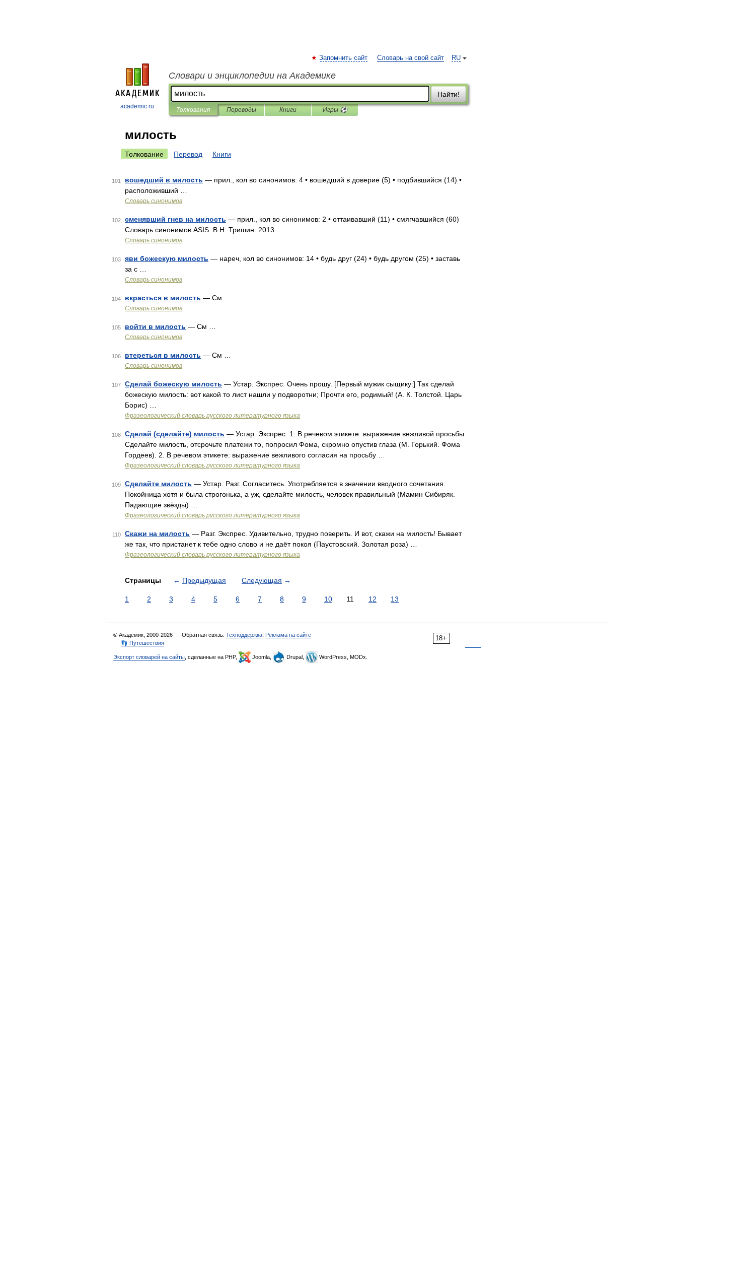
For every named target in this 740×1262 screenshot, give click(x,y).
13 (395, 599)
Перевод (188, 154)
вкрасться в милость (163, 298)
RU (456, 57)
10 (328, 599)
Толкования (193, 109)
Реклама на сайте (288, 635)
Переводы (241, 109)
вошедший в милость (164, 180)
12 (372, 599)
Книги (288, 109)
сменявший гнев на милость (175, 219)
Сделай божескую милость (173, 384)
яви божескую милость (166, 258)
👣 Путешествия (142, 643)
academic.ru (137, 106)
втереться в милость (163, 355)
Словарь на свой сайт (410, 57)
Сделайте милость (158, 484)
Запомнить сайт (343, 57)
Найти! (448, 94)
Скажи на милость (157, 533)
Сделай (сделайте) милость (175, 434)
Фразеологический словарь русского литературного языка (212, 415)
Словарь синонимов (153, 201)
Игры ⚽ (335, 109)
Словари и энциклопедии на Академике (252, 76)
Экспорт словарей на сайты (149, 657)
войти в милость (155, 326)
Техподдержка (244, 635)
